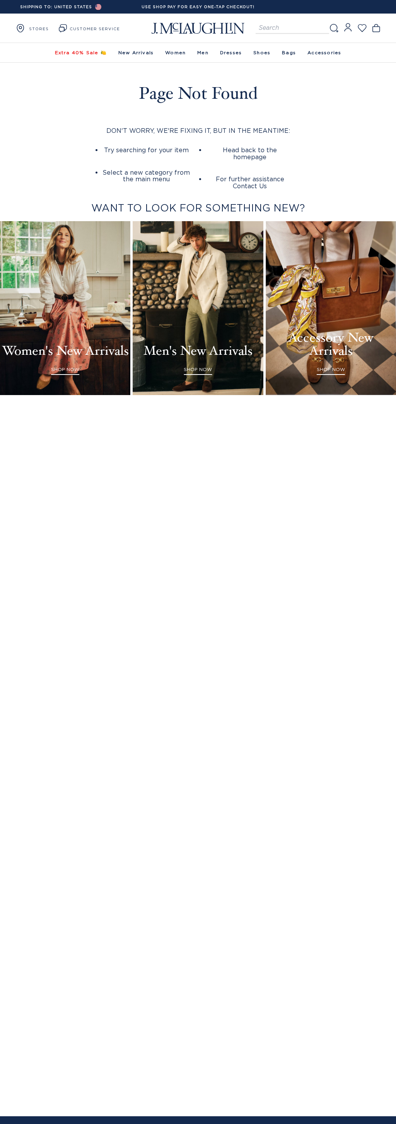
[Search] (333, 28)
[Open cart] (376, 28)
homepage (249, 156)
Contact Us (250, 185)
